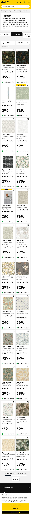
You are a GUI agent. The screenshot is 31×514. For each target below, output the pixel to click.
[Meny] (29, 2)
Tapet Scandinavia (7, 171)
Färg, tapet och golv (6, 11)
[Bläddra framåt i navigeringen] (29, 34)
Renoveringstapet (7, 102)
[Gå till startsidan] (5, 2)
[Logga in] (17, 2)
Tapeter (16, 34)
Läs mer (5, 28)
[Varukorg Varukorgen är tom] (25, 2)
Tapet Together (8, 67)
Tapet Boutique (21, 102)
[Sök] (28, 6)
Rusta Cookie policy (16, 502)
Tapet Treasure (8, 312)
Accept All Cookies (15, 505)
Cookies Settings (15, 512)
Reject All (15, 508)
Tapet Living (22, 348)
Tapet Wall (21, 136)
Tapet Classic (8, 136)
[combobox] (14, 6)
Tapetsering (17, 11)
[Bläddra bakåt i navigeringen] (2, 34)
